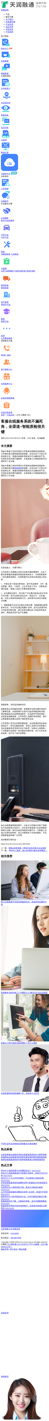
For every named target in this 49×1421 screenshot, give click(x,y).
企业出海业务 (6, 412)
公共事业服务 (6, 338)
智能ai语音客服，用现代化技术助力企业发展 (27, 848)
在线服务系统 (16, 1155)
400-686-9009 (15, 1238)
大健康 (4, 268)
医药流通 (19, 271)
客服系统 (18, 468)
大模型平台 (5, 174)
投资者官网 (10, 22)
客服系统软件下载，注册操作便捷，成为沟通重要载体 (24, 1201)
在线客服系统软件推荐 (14, 1160)
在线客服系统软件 (29, 1155)
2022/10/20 (9, 1208)
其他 (3, 336)
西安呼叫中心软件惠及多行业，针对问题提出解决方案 (24, 1197)
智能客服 (27, 1160)
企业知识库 (5, 103)
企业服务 (5, 218)
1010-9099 (14, 1233)
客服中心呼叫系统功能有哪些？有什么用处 (19, 1043)
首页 (3, 415)
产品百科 (9, 32)
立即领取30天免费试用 (10, 1229)
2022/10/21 (5, 1194)
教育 (3, 319)
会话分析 (5, 128)
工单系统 (5, 189)
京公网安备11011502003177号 (19, 1244)
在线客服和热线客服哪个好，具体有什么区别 (20, 1093)
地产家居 (5, 302)
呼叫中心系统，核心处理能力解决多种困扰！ (28, 851)
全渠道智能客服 (7, 398)
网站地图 (22, 1249)
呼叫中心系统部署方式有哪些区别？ (16, 1171)
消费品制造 (5, 254)
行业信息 (9, 24)
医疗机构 (27, 271)
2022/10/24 (36, 1171)
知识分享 (9, 27)
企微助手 (5, 201)
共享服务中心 (6, 384)
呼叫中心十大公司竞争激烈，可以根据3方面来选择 (22, 1178)
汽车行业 (5, 235)
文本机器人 (5, 88)
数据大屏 (5, 153)
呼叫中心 (5, 49)
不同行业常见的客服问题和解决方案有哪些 (19, 1144)
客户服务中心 (6, 369)
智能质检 (5, 115)
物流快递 (5, 285)
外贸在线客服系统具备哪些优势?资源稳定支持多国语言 (24, 1183)
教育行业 (5, 321)
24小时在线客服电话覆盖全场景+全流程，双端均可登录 (24, 1192)
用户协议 (13, 1249)
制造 (3, 252)
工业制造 (15, 254)
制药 (33, 271)
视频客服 (5, 74)
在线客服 (5, 61)
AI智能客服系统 (38, 1160)
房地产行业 (5, 305)
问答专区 (9, 29)
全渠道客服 (5, 1155)
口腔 (3, 271)
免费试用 (5, 10)
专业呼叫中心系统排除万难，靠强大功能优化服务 (22, 1187)
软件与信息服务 (7, 221)
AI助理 (4, 140)
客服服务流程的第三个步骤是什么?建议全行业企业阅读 (24, 993)
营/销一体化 (6, 355)
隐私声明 (5, 1249)
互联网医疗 (10, 271)
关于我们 (9, 19)
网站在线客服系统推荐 (14, 1157)
